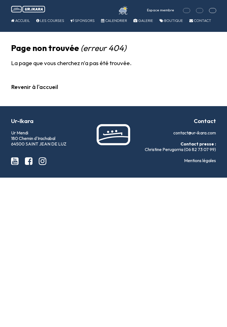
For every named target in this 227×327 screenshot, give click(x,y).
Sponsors (84, 20)
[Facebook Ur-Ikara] (29, 161)
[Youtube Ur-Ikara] (15, 161)
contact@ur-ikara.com (194, 133)
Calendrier (115, 20)
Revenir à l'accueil (34, 86)
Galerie (145, 20)
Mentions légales (200, 160)
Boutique (173, 20)
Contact (202, 20)
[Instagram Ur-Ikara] (42, 161)
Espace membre (160, 10)
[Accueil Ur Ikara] (28, 9)
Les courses (51, 20)
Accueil (22, 20)
